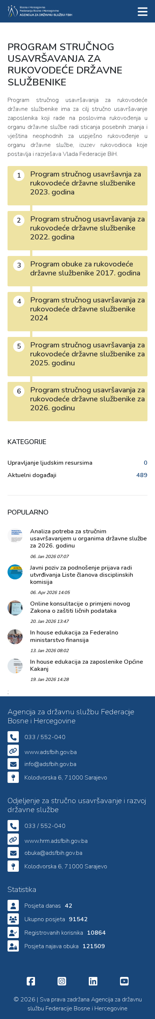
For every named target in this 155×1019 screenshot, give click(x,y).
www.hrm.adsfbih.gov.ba (56, 841)
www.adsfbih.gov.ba (50, 752)
